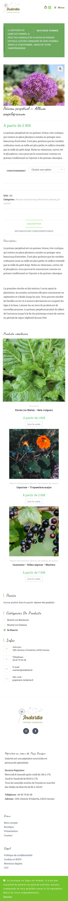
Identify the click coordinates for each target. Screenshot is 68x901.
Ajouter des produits (44, 602)
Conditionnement (16, 170)
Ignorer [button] (7, 896)
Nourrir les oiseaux (47, 199)
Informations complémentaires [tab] (34, 231)
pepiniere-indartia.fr (23, 679)
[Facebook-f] (35, 731)
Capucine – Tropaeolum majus (34, 487)
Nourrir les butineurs (26, 199)
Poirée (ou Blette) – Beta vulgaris (34, 410)
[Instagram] (26, 731)
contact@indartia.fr (23, 669)
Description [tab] (34, 223)
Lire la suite (33, 424)
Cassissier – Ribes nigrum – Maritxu (34, 564)
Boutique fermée (47, 30)
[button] (60, 68)
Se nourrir (34, 406)
